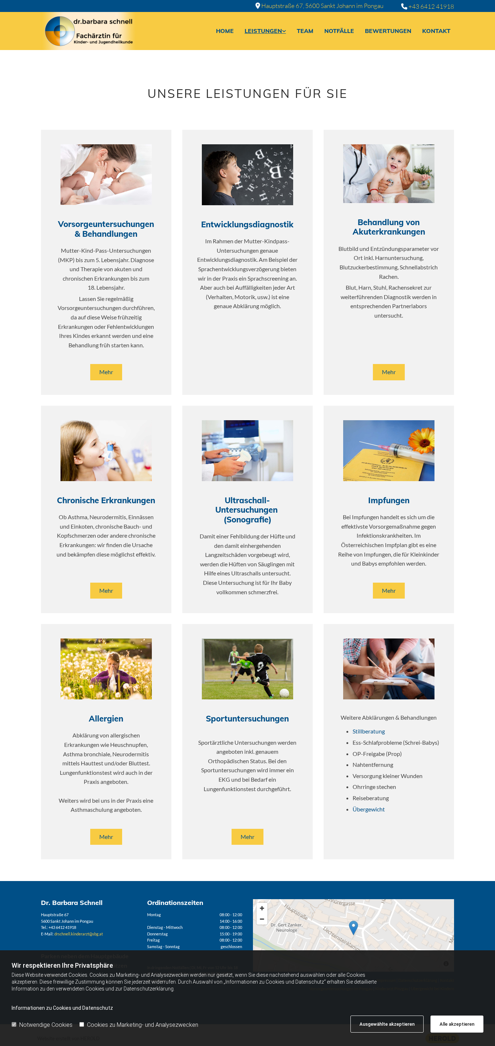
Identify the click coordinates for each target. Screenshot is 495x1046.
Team (305, 30)
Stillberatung (369, 731)
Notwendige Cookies (45, 1024)
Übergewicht (369, 809)
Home (225, 30)
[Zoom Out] (262, 919)
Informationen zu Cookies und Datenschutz (62, 1008)
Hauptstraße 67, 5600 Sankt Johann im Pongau (322, 5)
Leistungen (263, 30)
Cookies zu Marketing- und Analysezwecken (142, 1024)
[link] (263, 31)
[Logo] (88, 31)
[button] (106, 372)
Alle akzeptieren (457, 1024)
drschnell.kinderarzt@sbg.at (78, 933)
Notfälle (339, 30)
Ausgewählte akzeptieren (387, 1024)
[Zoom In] (262, 908)
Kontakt (436, 30)
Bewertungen (388, 30)
